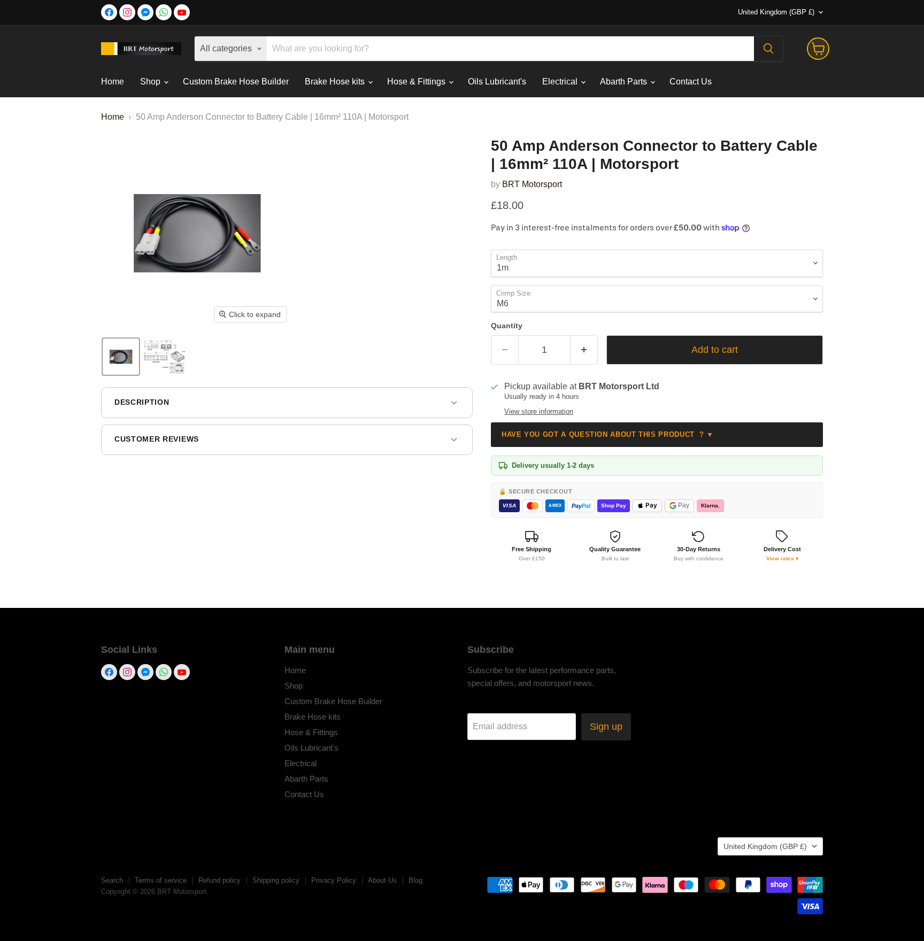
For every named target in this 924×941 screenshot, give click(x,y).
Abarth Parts (624, 81)
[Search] (768, 48)
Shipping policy (275, 880)
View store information (538, 411)
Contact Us (690, 81)
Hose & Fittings (417, 81)
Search (112, 880)
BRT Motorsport (532, 184)
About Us (382, 880)
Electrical (561, 81)
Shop (151, 81)
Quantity (506, 325)
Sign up (606, 726)
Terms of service (161, 880)
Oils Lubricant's (497, 81)
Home (112, 81)
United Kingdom (776, 12)
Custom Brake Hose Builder (236, 81)
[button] (121, 356)
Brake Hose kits (336, 81)
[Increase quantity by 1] (584, 350)
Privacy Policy (333, 880)
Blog (415, 880)
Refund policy (219, 880)
